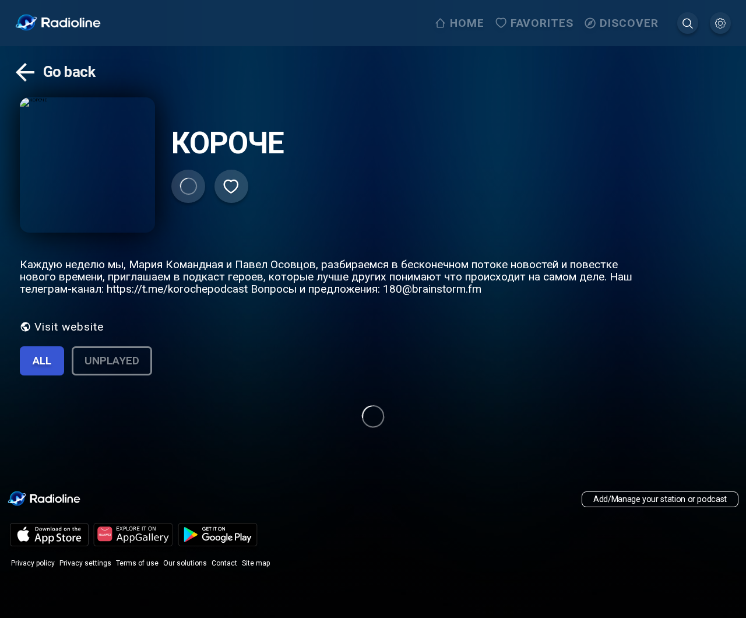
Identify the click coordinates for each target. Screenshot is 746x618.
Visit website (69, 326)
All (42, 360)
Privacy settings (85, 563)
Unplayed (112, 360)
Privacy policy (33, 563)
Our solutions (185, 563)
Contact (224, 563)
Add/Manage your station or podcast (660, 499)
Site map (256, 563)
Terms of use (137, 563)
